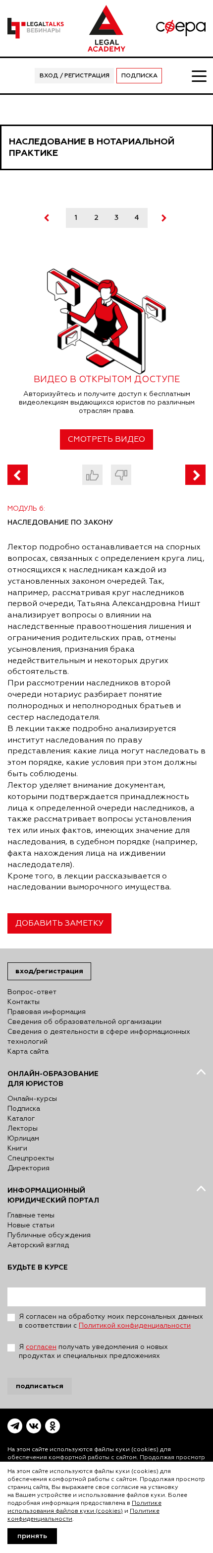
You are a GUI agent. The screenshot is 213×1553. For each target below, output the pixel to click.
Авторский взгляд (38, 1245)
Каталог (21, 1118)
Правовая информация (46, 1012)
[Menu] (199, 75)
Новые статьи (30, 1225)
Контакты (23, 1002)
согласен (41, 1347)
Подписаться (39, 1386)
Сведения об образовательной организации (84, 1021)
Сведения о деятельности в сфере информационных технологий (98, 1036)
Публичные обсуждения (49, 1235)
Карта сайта (28, 1051)
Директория (28, 1168)
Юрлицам (23, 1138)
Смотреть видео (106, 440)
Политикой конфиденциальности (135, 1325)
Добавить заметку (59, 924)
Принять (32, 1536)
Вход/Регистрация (49, 971)
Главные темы (30, 1215)
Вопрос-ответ (31, 992)
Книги (17, 1148)
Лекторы (22, 1128)
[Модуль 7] (195, 475)
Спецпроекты (30, 1158)
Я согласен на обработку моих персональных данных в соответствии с (111, 1321)
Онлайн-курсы (32, 1098)
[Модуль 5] (17, 475)
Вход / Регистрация (74, 76)
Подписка (139, 76)
